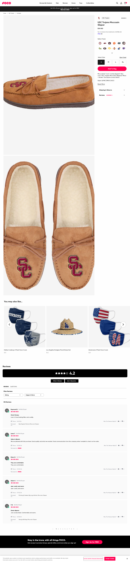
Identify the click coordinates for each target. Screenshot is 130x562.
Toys (80, 3)
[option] (65, 9)
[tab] (57, 381)
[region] (65, 559)
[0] (124, 3)
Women (65, 3)
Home (73, 3)
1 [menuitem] (56, 529)
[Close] (127, 559)
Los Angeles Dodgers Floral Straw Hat (58, 350)
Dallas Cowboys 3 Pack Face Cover (15, 350)
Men (57, 3)
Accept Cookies (110, 558)
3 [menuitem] (60, 529)
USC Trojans (105, 18)
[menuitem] (46, 3)
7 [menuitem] (69, 529)
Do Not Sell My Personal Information (93, 558)
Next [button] (123, 324)
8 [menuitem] (71, 529)
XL (123, 62)
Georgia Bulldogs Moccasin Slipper (28, 519)
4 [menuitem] (62, 529)
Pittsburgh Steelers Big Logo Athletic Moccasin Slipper (33, 495)
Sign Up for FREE (92, 542)
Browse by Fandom (46, 3)
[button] (14, 421)
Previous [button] (9, 324)
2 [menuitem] (58, 529)
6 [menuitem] (67, 529)
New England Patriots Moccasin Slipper (29, 424)
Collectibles (90, 3)
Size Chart (123, 57)
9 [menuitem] (73, 529)
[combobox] (13, 395)
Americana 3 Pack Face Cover (98, 350)
